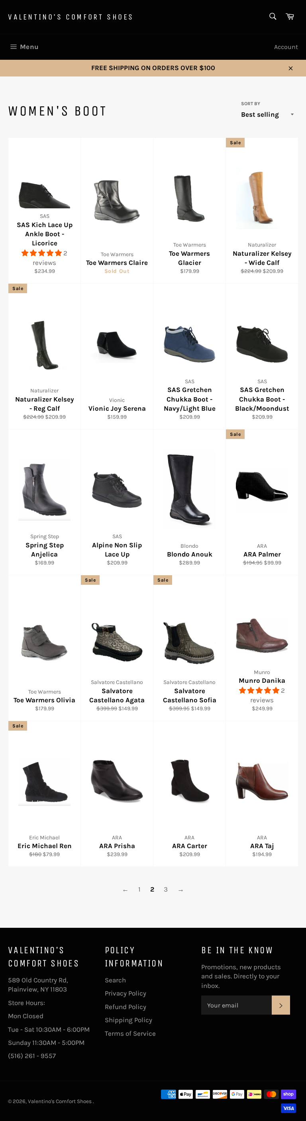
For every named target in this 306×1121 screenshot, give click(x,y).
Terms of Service (130, 1033)
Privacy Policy (125, 993)
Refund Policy (125, 1007)
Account (286, 47)
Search (115, 980)
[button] (42, 253)
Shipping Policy (128, 1020)
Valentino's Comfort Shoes (71, 17)
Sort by (250, 103)
